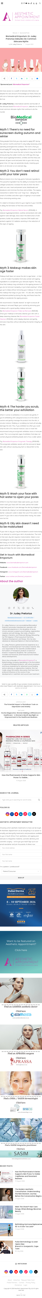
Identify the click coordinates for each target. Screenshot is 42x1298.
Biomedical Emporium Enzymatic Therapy (17, 441)
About (10, 1280)
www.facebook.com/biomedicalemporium (22, 567)
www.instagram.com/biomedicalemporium (23, 572)
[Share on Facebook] (11, 78)
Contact (21, 1283)
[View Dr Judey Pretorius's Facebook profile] (14, 608)
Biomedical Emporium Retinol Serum (15, 210)
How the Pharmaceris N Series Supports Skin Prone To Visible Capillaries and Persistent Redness (27, 1175)
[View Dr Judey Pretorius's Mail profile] (28, 608)
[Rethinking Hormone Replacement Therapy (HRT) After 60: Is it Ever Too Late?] (6, 1229)
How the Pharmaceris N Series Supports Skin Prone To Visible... (21, 776)
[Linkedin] (28, 3)
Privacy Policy (30, 1283)
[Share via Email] (37, 78)
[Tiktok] (31, 3)
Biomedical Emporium (21, 84)
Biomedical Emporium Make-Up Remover (17, 311)
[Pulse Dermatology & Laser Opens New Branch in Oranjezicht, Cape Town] (6, 1247)
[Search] (40, 3)
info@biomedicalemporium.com (15, 620)
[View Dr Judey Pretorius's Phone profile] (33, 608)
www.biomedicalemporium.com (17, 563)
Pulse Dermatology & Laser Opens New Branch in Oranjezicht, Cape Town (26, 1245)
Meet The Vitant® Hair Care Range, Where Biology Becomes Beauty (28, 1209)
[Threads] (36, 3)
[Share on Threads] (32, 78)
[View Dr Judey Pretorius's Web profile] (23, 608)
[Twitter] (34, 3)
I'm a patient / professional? (9, 867)
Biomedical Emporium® (27, 660)
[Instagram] (22, 3)
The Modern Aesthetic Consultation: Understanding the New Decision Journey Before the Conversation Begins (28, 1192)
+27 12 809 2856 (28, 617)
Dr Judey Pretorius (16, 44)
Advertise (16, 1280)
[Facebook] (11, 1272)
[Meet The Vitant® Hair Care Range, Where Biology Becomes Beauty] (6, 1212)
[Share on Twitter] (16, 78)
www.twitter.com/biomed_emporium (19, 576)
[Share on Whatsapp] (27, 78)
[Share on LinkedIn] (22, 78)
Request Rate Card (27, 1280)
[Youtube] (26, 3)
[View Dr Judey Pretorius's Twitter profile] (18, 608)
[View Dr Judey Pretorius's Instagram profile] (9, 608)
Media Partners (12, 1283)
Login (25, 1285)
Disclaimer (18, 1285)
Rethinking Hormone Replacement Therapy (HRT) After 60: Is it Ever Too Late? (28, 1225)
